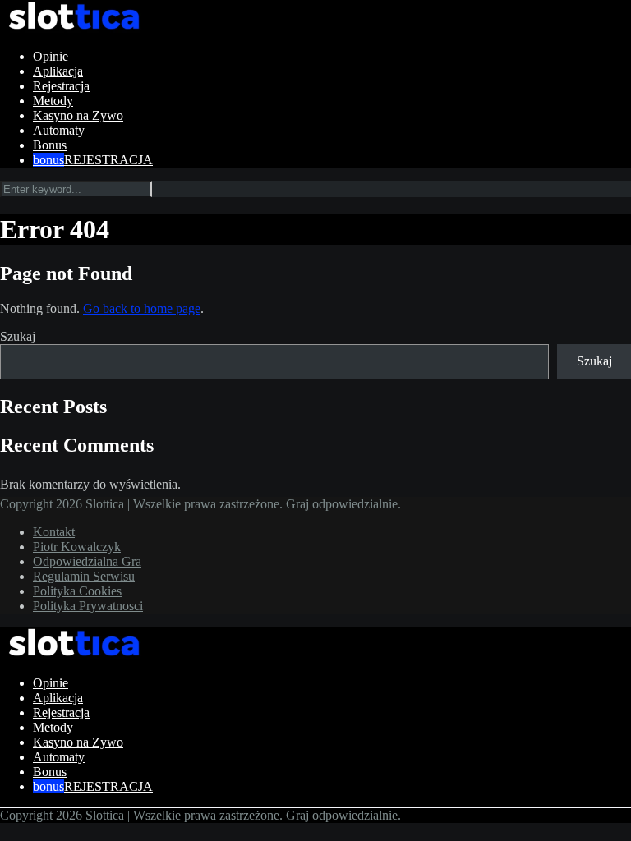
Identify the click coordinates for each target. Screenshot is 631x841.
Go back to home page (141, 308)
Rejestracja (61, 86)
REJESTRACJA (108, 160)
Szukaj (17, 336)
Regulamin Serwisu (84, 576)
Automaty (59, 130)
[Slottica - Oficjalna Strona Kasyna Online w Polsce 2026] (74, 28)
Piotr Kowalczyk (77, 547)
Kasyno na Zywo (78, 115)
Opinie (50, 56)
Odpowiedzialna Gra (87, 561)
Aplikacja (58, 71)
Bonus (50, 145)
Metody (53, 101)
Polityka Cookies (77, 591)
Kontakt (54, 532)
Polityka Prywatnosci (88, 606)
